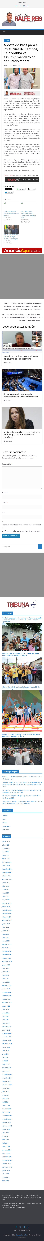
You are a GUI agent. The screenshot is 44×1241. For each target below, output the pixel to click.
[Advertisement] (22, 276)
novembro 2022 (7, 996)
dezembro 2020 (7, 1075)
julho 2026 (5, 845)
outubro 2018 (6, 1164)
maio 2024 (5, 934)
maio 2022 (5, 1016)
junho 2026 (5, 848)
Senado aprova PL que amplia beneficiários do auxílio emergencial (21, 395)
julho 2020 (5, 1092)
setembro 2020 (7, 1085)
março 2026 (6, 859)
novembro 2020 (7, 1078)
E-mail (5, 502)
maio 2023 (5, 975)
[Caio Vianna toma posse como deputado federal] (11, 206)
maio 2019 (5, 1140)
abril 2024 (5, 937)
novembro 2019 (7, 1119)
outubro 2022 (6, 999)
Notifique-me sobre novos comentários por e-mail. (21, 525)
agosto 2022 (6, 1006)
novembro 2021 (7, 1037)
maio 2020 (5, 1098)
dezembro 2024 (7, 910)
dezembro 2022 (7, 992)
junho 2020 (5, 1095)
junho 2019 (5, 1136)
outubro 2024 (6, 917)
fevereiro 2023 (6, 985)
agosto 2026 (6, 842)
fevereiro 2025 (6, 903)
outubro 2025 (6, 876)
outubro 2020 (6, 1081)
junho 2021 (5, 1054)
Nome (5, 492)
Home (6, 175)
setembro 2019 (7, 1126)
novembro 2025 (7, 872)
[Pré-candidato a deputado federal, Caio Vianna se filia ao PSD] (28, 206)
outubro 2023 (6, 958)
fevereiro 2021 (6, 1068)
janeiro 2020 (6, 1112)
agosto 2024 (6, 924)
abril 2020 (5, 1102)
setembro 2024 (7, 920)
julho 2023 (5, 968)
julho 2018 (5, 1174)
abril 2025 (5, 896)
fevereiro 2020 (6, 1109)
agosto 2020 (6, 1088)
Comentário (7, 464)
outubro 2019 (6, 1122)
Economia (5, 816)
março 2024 (6, 941)
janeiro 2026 (6, 866)
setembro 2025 (7, 879)
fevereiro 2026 (6, 862)
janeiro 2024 (6, 948)
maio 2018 (5, 1181)
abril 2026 (5, 855)
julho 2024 (5, 927)
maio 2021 (5, 1057)
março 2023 (6, 982)
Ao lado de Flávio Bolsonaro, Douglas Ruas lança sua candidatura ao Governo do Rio (21, 735)
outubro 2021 (6, 1040)
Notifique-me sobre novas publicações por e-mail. (21, 531)
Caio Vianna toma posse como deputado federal (11, 214)
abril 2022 (5, 1020)
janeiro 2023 (6, 989)
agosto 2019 (6, 1129)
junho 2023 (5, 972)
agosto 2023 (6, 965)
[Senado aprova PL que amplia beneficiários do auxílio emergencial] (22, 371)
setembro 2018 (7, 1167)
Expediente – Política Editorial (22, 1230)
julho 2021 (5, 1051)
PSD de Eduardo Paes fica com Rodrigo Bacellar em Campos (11, 237)
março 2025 (6, 900)
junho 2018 (5, 1177)
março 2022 (6, 1023)
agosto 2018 (6, 1170)
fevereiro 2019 (6, 1150)
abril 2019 (5, 1143)
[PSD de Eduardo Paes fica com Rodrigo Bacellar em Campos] (11, 229)
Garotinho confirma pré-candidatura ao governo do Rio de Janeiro (21, 357)
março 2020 (6, 1105)
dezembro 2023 (7, 951)
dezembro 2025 (7, 869)
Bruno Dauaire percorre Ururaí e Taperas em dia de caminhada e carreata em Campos (20, 654)
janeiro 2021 (6, 1071)
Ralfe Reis (17, 65)
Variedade (5, 829)
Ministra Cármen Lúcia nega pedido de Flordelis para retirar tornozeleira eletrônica (22, 434)
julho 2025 (5, 886)
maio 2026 (5, 852)
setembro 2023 (7, 961)
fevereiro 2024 (6, 944)
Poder (4, 819)
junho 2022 (5, 1013)
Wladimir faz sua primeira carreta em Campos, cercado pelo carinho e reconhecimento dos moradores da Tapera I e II (22, 620)
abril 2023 (5, 979)
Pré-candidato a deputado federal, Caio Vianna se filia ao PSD (28, 215)
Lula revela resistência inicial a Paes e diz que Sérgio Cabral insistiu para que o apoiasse (21, 688)
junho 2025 (5, 889)
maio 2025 (5, 893)
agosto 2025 (6, 883)
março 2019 (6, 1146)
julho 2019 (5, 1133)
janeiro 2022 (6, 1030)
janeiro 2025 (6, 907)
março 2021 (6, 1064)
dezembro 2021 (7, 1033)
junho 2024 (5, 931)
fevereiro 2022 (6, 1027)
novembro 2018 (7, 1160)
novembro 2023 (7, 955)
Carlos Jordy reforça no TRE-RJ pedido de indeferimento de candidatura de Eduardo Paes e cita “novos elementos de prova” (22, 784)
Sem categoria (6, 826)
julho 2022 (5, 1009)
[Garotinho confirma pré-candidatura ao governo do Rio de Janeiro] (22, 333)
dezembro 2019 (7, 1116)
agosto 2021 (6, 1047)
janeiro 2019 (6, 1153)
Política (7, 40)
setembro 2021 (7, 1044)
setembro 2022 (7, 1003)
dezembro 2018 (7, 1157)
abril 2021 (5, 1061)
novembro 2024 (7, 913)
